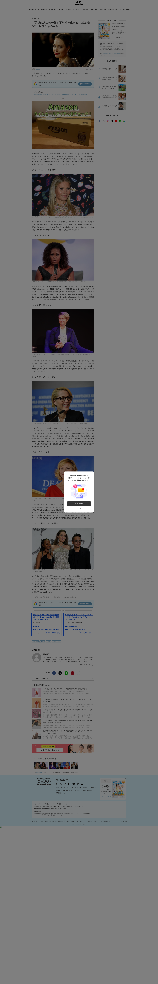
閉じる (79, 508)
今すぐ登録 (79, 504)
